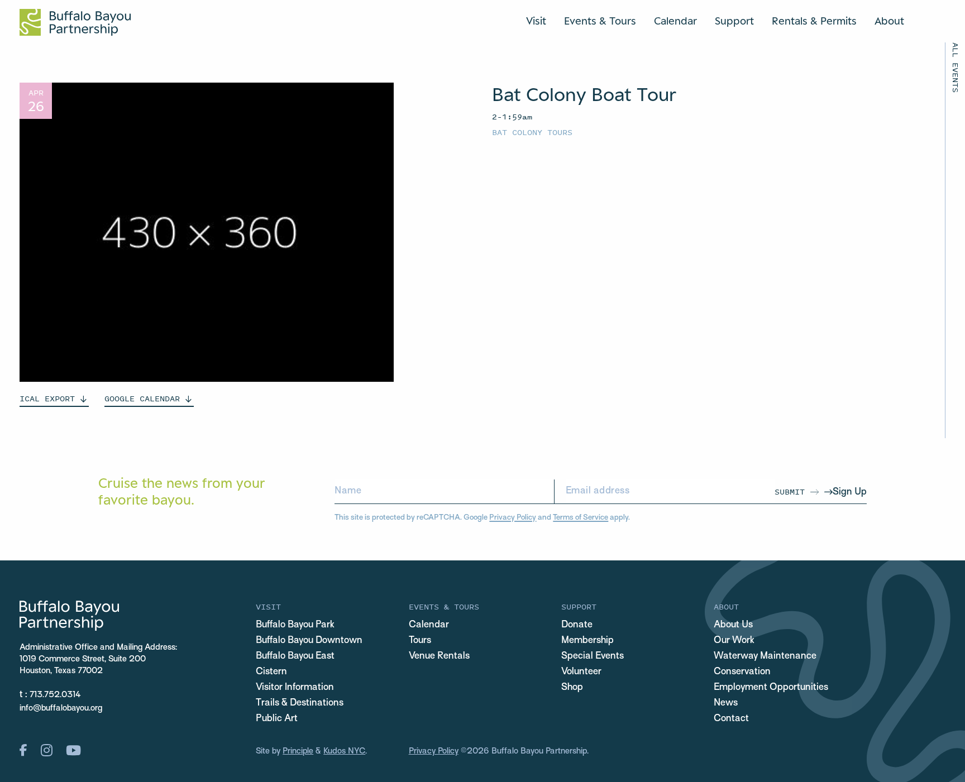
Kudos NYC (344, 751)
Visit (536, 21)
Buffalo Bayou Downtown (309, 640)
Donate (577, 625)
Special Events (592, 656)
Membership (587, 640)
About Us (733, 625)
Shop (572, 687)
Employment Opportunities (771, 687)
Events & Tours (600, 21)
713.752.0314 (55, 695)
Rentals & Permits (814, 21)
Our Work (734, 640)
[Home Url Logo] (75, 22)
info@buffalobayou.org (61, 708)
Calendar (675, 21)
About (889, 21)
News (726, 703)
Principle (298, 751)
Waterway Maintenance (765, 656)
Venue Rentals (439, 656)
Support (734, 21)
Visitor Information (295, 687)
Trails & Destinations (299, 703)
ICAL (47, 398)
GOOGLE (142, 398)
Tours (420, 640)
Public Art (277, 718)
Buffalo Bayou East (295, 656)
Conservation (742, 672)
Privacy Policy (512, 517)
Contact (731, 718)
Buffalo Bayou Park (295, 625)
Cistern (271, 672)
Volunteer (581, 672)
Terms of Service (580, 517)
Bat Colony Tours (532, 132)
